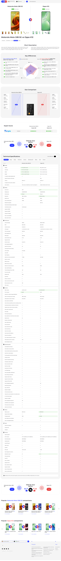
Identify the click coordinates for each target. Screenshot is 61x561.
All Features (6, 159)
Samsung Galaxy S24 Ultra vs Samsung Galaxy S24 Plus (37, 550)
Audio (40, 159)
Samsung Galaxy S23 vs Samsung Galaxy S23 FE (37, 548)
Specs (19, 40)
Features (44, 159)
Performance (20, 159)
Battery (36, 159)
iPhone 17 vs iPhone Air (46, 554)
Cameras (25, 159)
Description (3, 40)
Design (11, 159)
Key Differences (8, 40)
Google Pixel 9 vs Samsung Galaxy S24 (37, 552)
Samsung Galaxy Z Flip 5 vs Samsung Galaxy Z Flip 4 (36, 554)
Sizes (12, 40)
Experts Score (16, 40)
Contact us (56, 549)
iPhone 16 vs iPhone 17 (46, 551)
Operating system (30, 159)
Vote (12, 145)
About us (56, 548)
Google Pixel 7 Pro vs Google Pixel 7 (48, 550)
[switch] (56, 156)
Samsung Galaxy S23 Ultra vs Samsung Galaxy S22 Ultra (48, 547)
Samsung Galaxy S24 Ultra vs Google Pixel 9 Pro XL (37, 556)
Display (15, 159)
